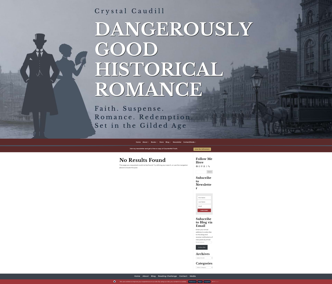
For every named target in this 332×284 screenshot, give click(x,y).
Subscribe (201, 247)
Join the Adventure (202, 149)
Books (153, 142)
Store (162, 142)
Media (193, 276)
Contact (183, 276)
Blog (167, 142)
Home (138, 142)
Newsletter (177, 142)
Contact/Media (188, 142)
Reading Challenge (167, 276)
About (145, 142)
